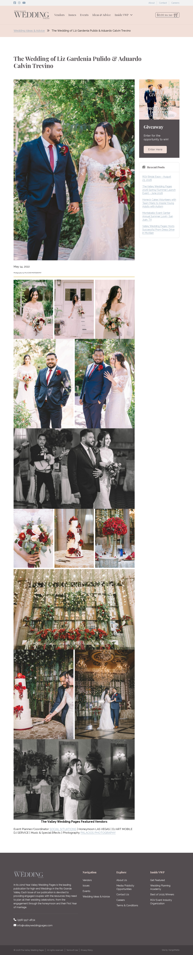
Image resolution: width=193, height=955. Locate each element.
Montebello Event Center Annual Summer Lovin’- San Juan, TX (157, 216)
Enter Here (155, 149)
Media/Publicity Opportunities (125, 887)
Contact (163, 3)
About (152, 3)
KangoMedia (174, 950)
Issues (72, 15)
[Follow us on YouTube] (23, 2)
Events (84, 15)
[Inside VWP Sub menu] (131, 15)
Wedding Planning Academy (160, 887)
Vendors (59, 15)
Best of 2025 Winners (162, 894)
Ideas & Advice (101, 15)
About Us (121, 880)
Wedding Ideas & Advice (29, 30)
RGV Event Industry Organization (161, 902)
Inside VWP (121, 15)
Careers (175, 3)
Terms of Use (72, 950)
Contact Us (122, 894)
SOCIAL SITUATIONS (63, 829)
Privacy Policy (87, 950)
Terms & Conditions (127, 905)
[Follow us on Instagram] (19, 2)
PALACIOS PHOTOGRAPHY (98, 832)
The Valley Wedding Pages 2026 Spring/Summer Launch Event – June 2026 (159, 190)
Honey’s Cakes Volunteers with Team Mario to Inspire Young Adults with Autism (159, 203)
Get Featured (157, 880)
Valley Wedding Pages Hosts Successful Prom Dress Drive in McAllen (158, 229)
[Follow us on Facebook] (15, 2)
